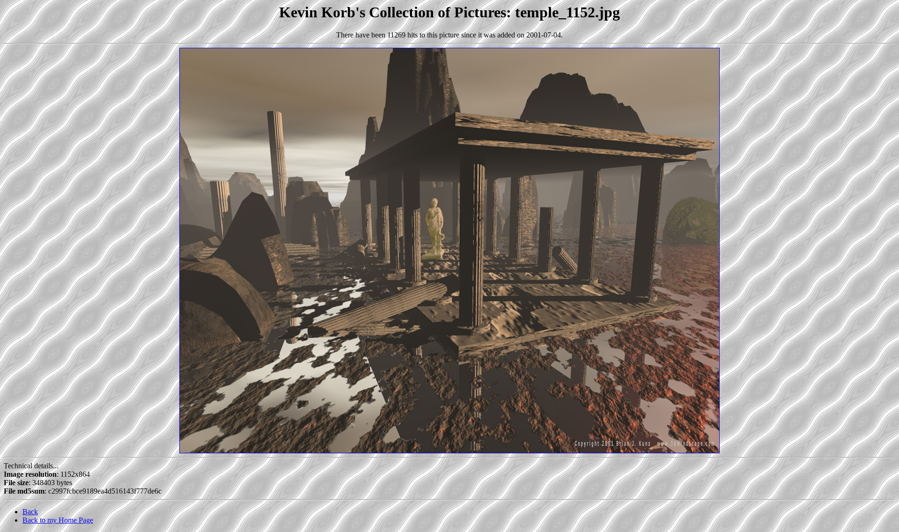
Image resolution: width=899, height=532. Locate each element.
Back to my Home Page (57, 520)
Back (30, 512)
